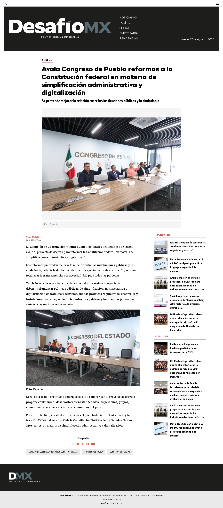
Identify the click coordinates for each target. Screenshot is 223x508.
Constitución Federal (120, 452)
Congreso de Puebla (93, 452)
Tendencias (128, 38)
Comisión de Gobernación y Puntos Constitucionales (53, 452)
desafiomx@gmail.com (111, 503)
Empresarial (129, 33)
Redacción (36, 240)
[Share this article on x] (82, 444)
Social (124, 28)
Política (126, 22)
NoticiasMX (128, 17)
